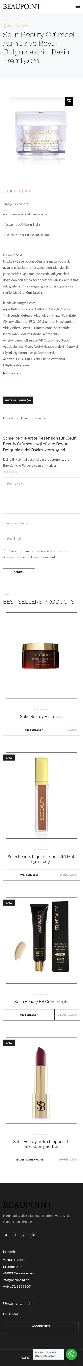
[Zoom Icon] (69, 101)
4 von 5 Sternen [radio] (13, 472)
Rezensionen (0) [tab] (18, 400)
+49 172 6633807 (17, 1286)
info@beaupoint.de (16, 1280)
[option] (41, 133)
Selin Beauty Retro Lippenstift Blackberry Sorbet (41, 1144)
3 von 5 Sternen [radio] (10, 472)
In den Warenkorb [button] (29, 1159)
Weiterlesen (34, 729)
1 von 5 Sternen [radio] (4, 472)
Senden (19, 572)
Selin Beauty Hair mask (41, 716)
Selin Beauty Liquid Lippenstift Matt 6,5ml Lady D (42, 859)
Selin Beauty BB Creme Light (41, 1001)
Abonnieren (41, 1326)
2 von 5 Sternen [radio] (7, 472)
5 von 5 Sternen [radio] (16, 472)
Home (25, 1358)
